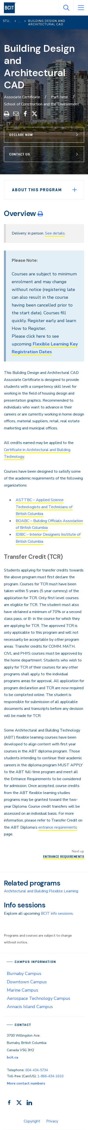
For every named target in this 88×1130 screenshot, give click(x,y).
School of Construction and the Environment (41, 104)
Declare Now (21, 135)
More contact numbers (26, 1083)
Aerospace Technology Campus (38, 998)
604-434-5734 (36, 1070)
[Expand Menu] (74, 189)
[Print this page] (40, 213)
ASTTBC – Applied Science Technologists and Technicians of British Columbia (44, 506)
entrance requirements (57, 827)
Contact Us (19, 154)
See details (55, 233)
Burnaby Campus (24, 973)
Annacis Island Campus (30, 1007)
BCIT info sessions (57, 913)
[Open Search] (66, 8)
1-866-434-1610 (50, 1076)
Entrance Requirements (63, 857)
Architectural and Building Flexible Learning (41, 891)
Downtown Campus (27, 982)
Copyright (32, 1121)
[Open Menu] (80, 8)
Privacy (52, 1121)
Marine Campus (22, 990)
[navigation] (12, 7)
